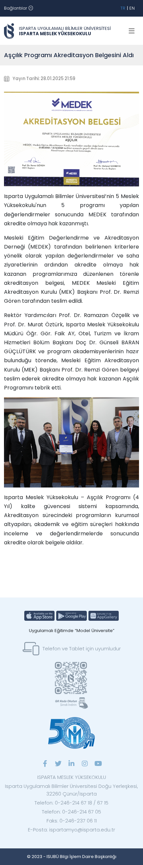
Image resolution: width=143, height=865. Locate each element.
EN (132, 8)
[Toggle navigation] (131, 31)
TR (122, 8)
